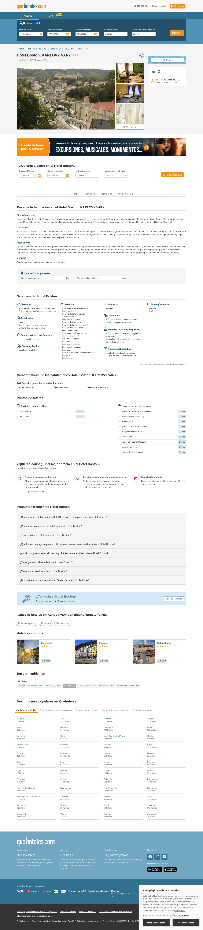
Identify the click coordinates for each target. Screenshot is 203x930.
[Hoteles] (39, 6)
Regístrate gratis (33, 491)
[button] (177, 6)
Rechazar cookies (156, 923)
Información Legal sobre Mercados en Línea (34, 916)
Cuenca (107, 744)
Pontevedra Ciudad (26, 788)
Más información (125, 194)
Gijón (149, 744)
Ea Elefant (46, 643)
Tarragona (21, 805)
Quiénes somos (26, 855)
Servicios (90, 194)
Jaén (19, 762)
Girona (20, 753)
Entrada (54, 29)
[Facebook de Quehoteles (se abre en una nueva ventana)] (150, 857)
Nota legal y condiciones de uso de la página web (37, 912)
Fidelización (67, 855)
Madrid (63, 770)
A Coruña (21, 719)
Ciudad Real (22, 744)
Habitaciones (106, 194)
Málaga (107, 770)
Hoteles (20, 49)
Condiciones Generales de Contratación (115, 912)
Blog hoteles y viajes (116, 855)
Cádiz (63, 736)
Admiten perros (28, 623)
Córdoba (64, 744)
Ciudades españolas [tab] (26, 710)
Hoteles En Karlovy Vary (62, 49)
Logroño (151, 762)
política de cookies (179, 915)
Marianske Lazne (106, 686)
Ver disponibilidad (172, 175)
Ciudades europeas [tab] (142, 710)
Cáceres (21, 736)
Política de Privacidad (87, 912)
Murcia (150, 770)
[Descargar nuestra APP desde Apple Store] (170, 869)
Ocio (51, 15)
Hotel (75, 194)
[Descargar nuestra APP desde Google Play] (154, 869)
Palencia (108, 779)
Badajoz (64, 727)
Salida (83, 29)
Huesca (150, 753)
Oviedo (63, 779)
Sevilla (107, 796)
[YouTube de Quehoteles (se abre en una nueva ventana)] (164, 857)
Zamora (107, 814)
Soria (149, 796)
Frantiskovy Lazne (53, 686)
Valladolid (21, 814)
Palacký (103, 643)
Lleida (106, 762)
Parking (47, 623)
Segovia (64, 796)
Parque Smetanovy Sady (128, 686)
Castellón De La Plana (114, 736)
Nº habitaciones (111, 29)
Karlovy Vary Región (87, 686)
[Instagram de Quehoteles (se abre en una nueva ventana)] (157, 857)
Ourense (21, 779)
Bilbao (150, 727)
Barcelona (108, 727)
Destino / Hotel (26, 29)
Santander (152, 788)
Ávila (19, 727)
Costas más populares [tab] (86, 710)
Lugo (19, 770)
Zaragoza (151, 814)
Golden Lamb (164, 643)
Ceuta (150, 736)
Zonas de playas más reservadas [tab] (56, 710)
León (62, 762)
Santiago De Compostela (28, 796)
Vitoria (63, 814)
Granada (64, 753)
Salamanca (65, 788)
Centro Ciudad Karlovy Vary (30, 686)
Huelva (107, 753)
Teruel (63, 805)
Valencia (151, 805)
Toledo (107, 805)
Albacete (64, 719)
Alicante (107, 719)
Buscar (176, 32)
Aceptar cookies (186, 923)
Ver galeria (131, 127)
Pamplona (152, 779)
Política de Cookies (68, 912)
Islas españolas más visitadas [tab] (115, 710)
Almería (151, 719)
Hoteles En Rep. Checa (38, 49)
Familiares (65, 623)
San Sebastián (110, 788)
